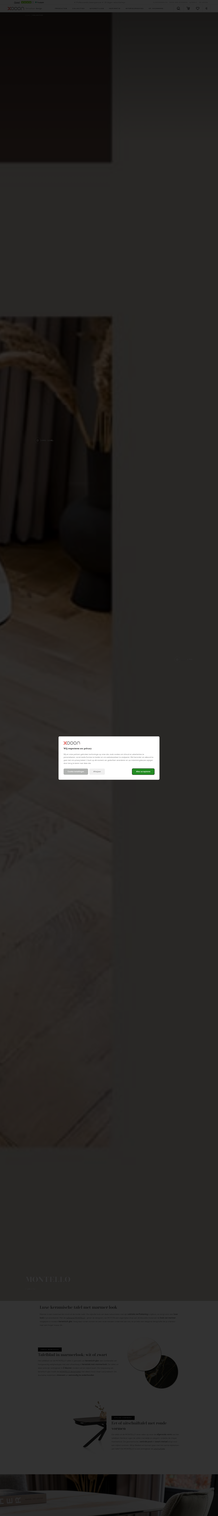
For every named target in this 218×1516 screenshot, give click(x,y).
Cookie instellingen (76, 771)
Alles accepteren (143, 771)
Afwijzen (97, 771)
